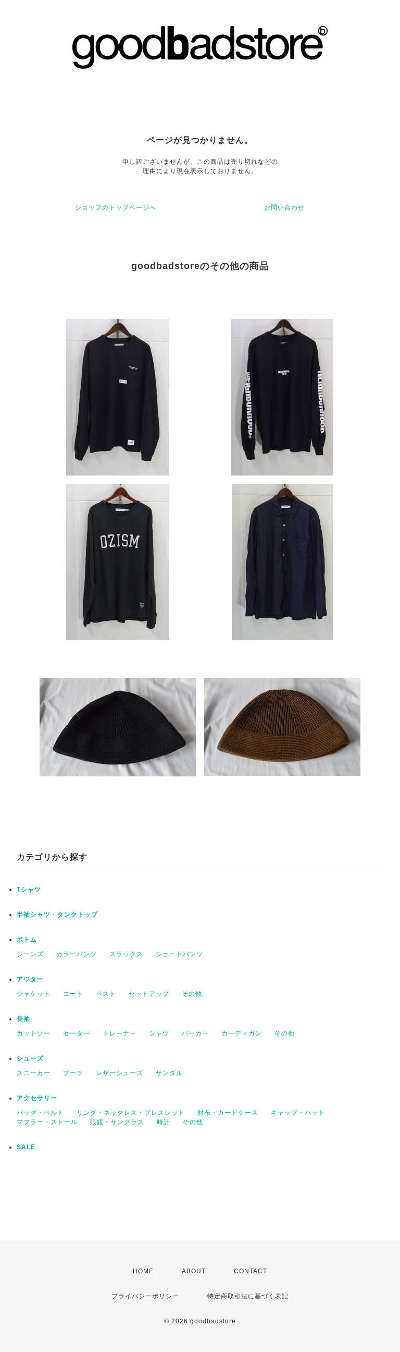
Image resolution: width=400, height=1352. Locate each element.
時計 (163, 1122)
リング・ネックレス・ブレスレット (131, 1112)
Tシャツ (29, 889)
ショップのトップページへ (115, 207)
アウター (30, 979)
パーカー (195, 1033)
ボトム (27, 939)
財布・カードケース (227, 1112)
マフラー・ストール (47, 1122)
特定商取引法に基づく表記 (248, 1296)
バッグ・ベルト (40, 1112)
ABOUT (194, 1271)
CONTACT (250, 1271)
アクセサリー (37, 1098)
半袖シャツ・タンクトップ (57, 914)
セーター (76, 1033)
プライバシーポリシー (145, 1296)
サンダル (169, 1073)
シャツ (159, 1033)
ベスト (106, 993)
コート (73, 993)
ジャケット (34, 993)
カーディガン (241, 1033)
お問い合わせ (284, 207)
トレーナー (119, 1033)
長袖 (23, 1018)
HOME (143, 1271)
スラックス (126, 954)
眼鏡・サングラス (117, 1122)
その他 (192, 993)
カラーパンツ (76, 954)
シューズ (30, 1058)
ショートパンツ (179, 954)
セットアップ (149, 993)
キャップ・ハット (298, 1112)
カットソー (34, 1033)
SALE (26, 1147)
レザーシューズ (119, 1073)
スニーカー (34, 1073)
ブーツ (73, 1073)
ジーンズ (30, 954)
